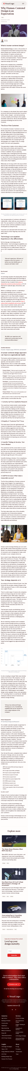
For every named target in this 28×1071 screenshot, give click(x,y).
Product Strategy (20, 1018)
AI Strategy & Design (21, 1035)
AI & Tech (4, 1054)
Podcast (4, 896)
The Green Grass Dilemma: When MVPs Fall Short (12, 850)
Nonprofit (4, 1033)
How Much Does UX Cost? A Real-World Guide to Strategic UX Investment (12, 883)
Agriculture (4, 1018)
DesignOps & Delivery (19, 1029)
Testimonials (19, 1051)
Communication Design (19, 1032)
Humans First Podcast (7, 1059)
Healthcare (4, 1025)
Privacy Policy (16, 1068)
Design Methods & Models (8, 1051)
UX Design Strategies (7, 1046)
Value (2, 17)
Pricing (17, 1046)
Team (17, 1054)
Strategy (4, 863)
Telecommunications (7, 1035)
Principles (18, 1049)
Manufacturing (5, 1028)
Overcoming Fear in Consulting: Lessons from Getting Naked (12, 916)
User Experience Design (20, 1021)
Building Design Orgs (7, 1056)
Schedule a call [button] (13, 984)
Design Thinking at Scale (20, 1025)
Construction (5, 1023)
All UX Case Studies (6, 1038)
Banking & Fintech (6, 1020)
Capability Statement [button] (13, 1006)
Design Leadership (10, 929)
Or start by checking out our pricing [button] (13, 988)
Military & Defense (6, 1030)
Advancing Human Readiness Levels (20, 1039)
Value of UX (4, 1049)
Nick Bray (6, 40)
